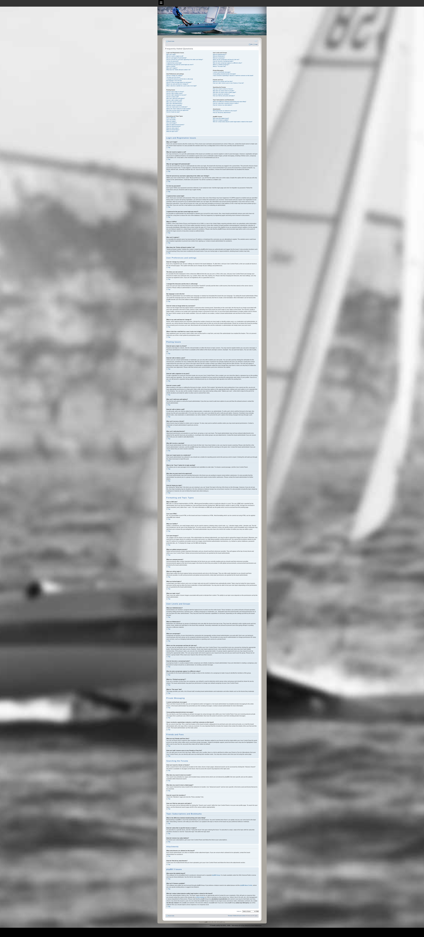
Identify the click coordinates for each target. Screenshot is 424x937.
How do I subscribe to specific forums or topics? (226, 103)
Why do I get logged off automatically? (176, 58)
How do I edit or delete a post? (174, 93)
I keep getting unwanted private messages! (224, 74)
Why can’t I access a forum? (174, 101)
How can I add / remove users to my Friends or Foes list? (228, 83)
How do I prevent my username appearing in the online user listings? (184, 59)
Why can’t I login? (171, 54)
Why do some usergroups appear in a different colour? (227, 63)
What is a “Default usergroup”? (221, 64)
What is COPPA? (170, 66)
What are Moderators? (219, 56)
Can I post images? (171, 123)
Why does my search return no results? (223, 90)
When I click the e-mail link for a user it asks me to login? (181, 85)
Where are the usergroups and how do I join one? (226, 59)
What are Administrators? (219, 54)
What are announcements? (173, 126)
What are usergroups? (219, 58)
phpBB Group (216, 875)
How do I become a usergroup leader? (223, 61)
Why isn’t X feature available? (221, 120)
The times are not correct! (173, 77)
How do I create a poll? (172, 96)
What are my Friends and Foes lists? (223, 81)
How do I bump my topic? (173, 112)
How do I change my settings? (174, 75)
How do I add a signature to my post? (176, 95)
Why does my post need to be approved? (177, 110)
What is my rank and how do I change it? (177, 84)
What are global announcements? (175, 124)
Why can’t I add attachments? (174, 103)
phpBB (205, 922)
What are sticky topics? (172, 128)
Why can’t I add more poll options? (175, 98)
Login (256, 44)
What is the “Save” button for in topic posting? (178, 108)
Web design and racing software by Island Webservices (246, 925)
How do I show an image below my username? (178, 82)
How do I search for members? (221, 94)
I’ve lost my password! (172, 61)
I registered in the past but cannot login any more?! (179, 64)
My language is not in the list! (174, 80)
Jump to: (239, 911)
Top (169, 147)
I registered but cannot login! (174, 63)
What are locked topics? (172, 129)
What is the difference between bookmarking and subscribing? (229, 101)
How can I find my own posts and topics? (224, 95)
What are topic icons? (172, 131)
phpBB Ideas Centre (246, 885)
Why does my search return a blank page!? (224, 92)
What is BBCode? (171, 117)
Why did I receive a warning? (174, 105)
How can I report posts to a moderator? (176, 107)
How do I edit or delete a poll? (174, 100)
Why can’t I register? (171, 68)
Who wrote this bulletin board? (221, 118)
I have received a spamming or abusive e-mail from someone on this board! (233, 75)
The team (230, 915)
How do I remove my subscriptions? (222, 105)
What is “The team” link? (219, 66)
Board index (171, 41)
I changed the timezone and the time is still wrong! (179, 79)
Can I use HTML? (171, 119)
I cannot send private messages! (221, 72)
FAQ (251, 44)
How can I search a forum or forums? (223, 89)
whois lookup (200, 897)
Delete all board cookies (239, 915)
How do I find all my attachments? (222, 112)
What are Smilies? (171, 121)
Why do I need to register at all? (174, 56)
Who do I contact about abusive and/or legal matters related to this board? (232, 121)
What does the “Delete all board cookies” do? (178, 69)
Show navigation (161, 2)
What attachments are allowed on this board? (225, 110)
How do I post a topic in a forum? (175, 91)
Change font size (256, 41)
